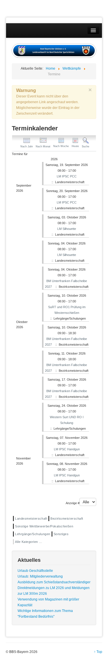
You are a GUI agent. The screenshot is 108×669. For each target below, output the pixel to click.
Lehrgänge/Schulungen (32, 534)
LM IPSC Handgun (67, 449)
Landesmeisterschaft (31, 518)
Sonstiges (61, 534)
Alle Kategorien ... (28, 541)
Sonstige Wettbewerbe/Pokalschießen (44, 526)
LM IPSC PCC (67, 176)
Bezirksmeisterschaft (66, 518)
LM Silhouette (66, 228)
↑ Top (98, 652)
